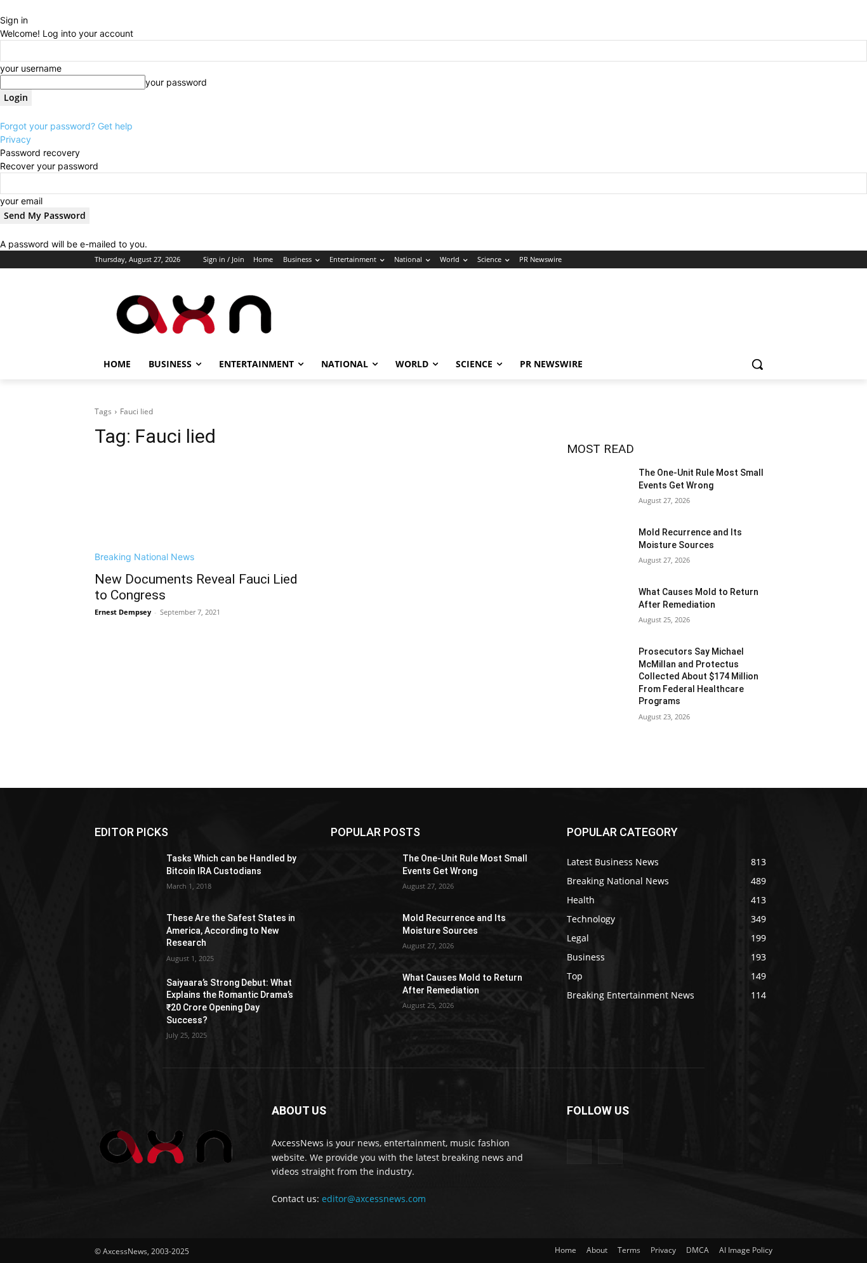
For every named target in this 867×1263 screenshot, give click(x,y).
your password (176, 82)
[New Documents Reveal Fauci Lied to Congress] (197, 512)
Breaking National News (144, 556)
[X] (730, 259)
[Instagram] (712, 259)
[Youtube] (765, 259)
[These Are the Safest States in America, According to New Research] (125, 933)
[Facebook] (694, 259)
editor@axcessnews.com (374, 1199)
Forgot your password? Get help (66, 126)
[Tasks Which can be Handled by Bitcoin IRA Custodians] (125, 874)
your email (21, 200)
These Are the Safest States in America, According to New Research (230, 930)
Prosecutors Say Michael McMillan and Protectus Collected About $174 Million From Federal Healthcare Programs (698, 676)
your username (31, 68)
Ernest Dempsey (123, 612)
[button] (757, 364)
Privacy (15, 139)
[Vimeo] (747, 259)
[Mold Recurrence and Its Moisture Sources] (597, 548)
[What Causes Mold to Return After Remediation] (597, 607)
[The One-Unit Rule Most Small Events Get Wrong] (597, 488)
